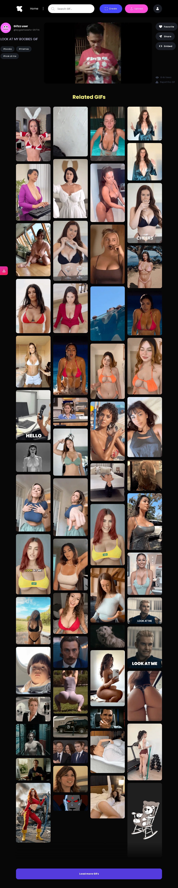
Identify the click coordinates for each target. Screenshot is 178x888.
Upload (138, 8)
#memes (24, 48)
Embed (168, 46)
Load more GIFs (89, 827)
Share (167, 36)
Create (113, 8)
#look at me (9, 56)
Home (34, 8)
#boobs (7, 48)
